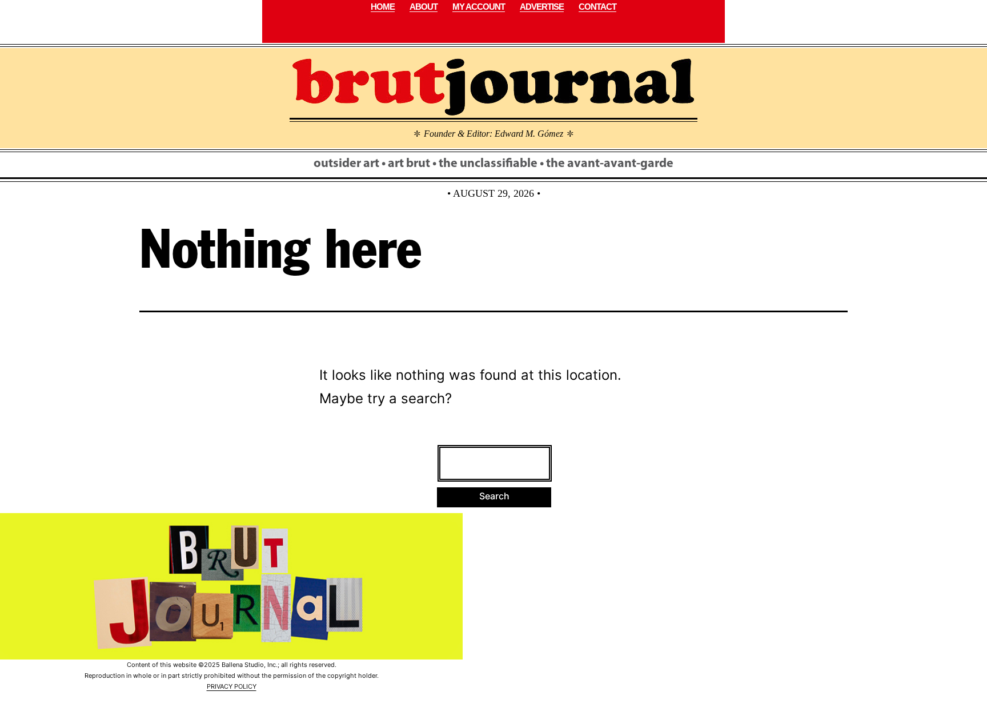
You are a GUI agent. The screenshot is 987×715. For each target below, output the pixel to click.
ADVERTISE (542, 6)
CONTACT (597, 6)
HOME (383, 6)
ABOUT (424, 6)
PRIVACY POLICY (231, 686)
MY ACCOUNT (478, 6)
